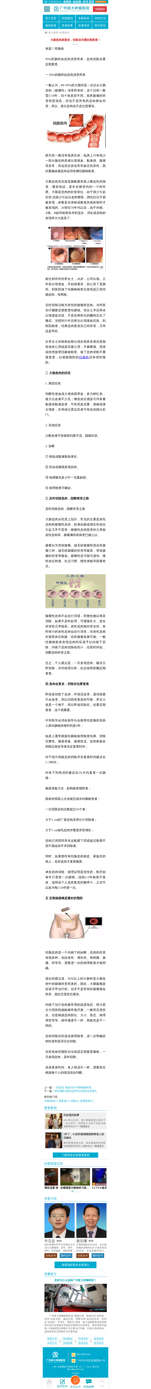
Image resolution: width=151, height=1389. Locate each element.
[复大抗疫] (100, 9)
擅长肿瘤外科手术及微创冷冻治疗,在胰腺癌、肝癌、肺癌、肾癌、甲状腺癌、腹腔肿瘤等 (59, 1247)
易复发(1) (64, 1100)
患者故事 (67, 25)
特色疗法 (100, 18)
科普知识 (64, 32)
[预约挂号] (62, 1383)
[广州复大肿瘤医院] (71, 9)
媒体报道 (50, 25)
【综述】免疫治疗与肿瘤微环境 (73, 1087)
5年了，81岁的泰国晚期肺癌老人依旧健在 (84, 1136)
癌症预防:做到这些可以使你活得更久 (76, 1091)
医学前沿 (100, 25)
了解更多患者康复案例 (75, 1155)
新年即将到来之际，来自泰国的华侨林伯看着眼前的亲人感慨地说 (85, 1144)
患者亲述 (83, 25)
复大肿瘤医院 (75, 1373)
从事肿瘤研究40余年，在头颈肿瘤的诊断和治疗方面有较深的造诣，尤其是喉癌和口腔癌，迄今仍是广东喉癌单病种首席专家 (91, 1247)
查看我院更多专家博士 (75, 1264)
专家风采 (83, 18)
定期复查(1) (87, 1100)
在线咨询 (51, 1255)
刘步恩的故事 (71, 1115)
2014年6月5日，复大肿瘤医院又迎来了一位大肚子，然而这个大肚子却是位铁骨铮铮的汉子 (85, 1123)
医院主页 (52, 1339)
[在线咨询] (88, 1383)
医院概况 (67, 18)
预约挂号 (66, 1255)
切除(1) (75, 1100)
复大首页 (50, 18)
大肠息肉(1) (51, 1100)
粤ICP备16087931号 (75, 1369)
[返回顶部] (101, 1383)
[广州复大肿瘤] (55, 1357)
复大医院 (53, 32)
